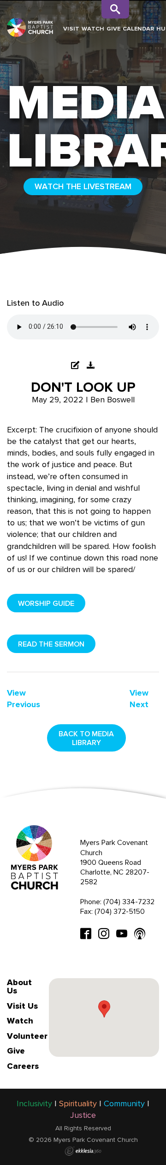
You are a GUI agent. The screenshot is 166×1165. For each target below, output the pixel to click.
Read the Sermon (51, 644)
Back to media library (86, 738)
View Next (139, 698)
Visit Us (22, 1006)
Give (113, 28)
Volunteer (27, 1036)
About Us (19, 986)
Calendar (138, 28)
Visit (71, 28)
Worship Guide (46, 603)
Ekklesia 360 (83, 1151)
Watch (93, 28)
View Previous (23, 698)
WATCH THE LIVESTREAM (83, 186)
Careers (23, 1066)
